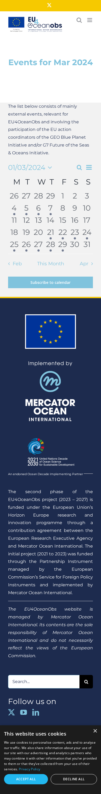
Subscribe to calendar (50, 282)
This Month (50, 263)
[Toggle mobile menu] (90, 20)
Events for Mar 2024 (50, 62)
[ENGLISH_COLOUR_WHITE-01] (50, 435)
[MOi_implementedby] (50, 362)
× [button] (95, 731)
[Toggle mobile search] (79, 20)
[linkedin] (35, 712)
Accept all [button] (26, 779)
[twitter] (11, 712)
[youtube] (23, 712)
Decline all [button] (74, 779)
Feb (17, 263)
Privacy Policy (29, 769)
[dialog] (50, 759)
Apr (84, 263)
